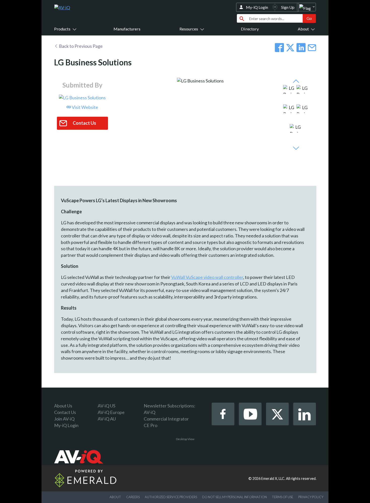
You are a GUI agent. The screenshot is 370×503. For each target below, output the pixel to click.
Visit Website (84, 107)
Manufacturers (127, 28)
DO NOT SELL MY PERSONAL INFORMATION (234, 497)
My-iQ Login (257, 7)
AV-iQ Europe (111, 412)
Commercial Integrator (166, 419)
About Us (63, 405)
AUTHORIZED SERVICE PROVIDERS (171, 497)
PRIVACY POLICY (310, 497)
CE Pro (150, 425)
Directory (250, 28)
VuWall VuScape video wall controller (207, 277)
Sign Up (287, 7)
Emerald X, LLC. (273, 478)
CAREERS (133, 497)
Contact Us (65, 412)
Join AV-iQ (64, 419)
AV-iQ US (106, 405)
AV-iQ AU (107, 419)
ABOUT (115, 497)
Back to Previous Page (80, 46)
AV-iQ (149, 412)
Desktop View (185, 439)
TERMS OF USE (282, 497)
